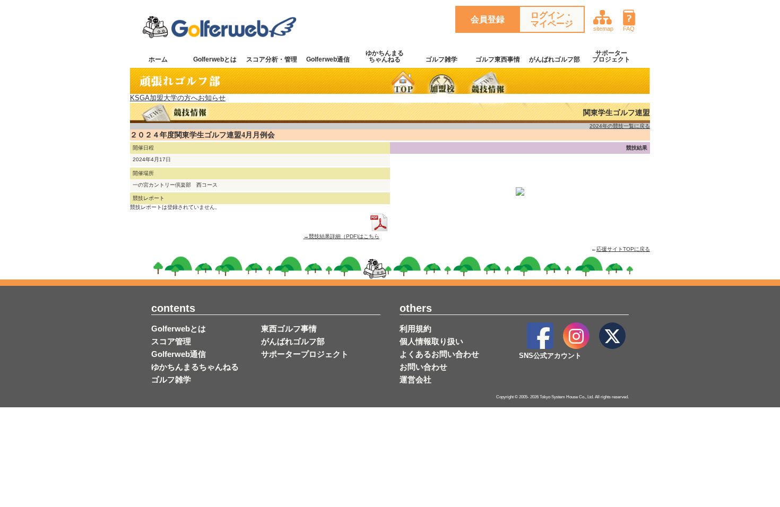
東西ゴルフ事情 (289, 328)
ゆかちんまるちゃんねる (385, 56)
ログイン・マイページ (552, 19)
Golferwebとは (215, 59)
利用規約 (415, 328)
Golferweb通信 (328, 59)
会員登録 (488, 19)
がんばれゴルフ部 (554, 59)
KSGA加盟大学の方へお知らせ (178, 98)
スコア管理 (171, 341)
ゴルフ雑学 (441, 59)
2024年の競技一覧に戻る (620, 126)
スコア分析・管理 (271, 59)
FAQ (629, 28)
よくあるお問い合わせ (439, 354)
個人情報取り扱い (431, 341)
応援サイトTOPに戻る (623, 249)
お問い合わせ (423, 366)
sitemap (603, 28)
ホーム (158, 59)
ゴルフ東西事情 (497, 59)
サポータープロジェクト (611, 56)
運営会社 (415, 379)
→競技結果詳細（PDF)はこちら (341, 236)
